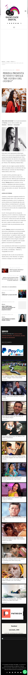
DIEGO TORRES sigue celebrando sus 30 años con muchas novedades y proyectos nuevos (8, 308)
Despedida (16, 124)
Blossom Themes (8, 669)
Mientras (10, 124)
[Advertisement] (14, 44)
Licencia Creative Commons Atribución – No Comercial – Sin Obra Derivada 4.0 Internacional (13, 335)
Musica (18, 70)
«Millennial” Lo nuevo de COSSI (9, 294)
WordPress (20, 669)
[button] (25, 672)
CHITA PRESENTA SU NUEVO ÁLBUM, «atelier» (8, 319)
